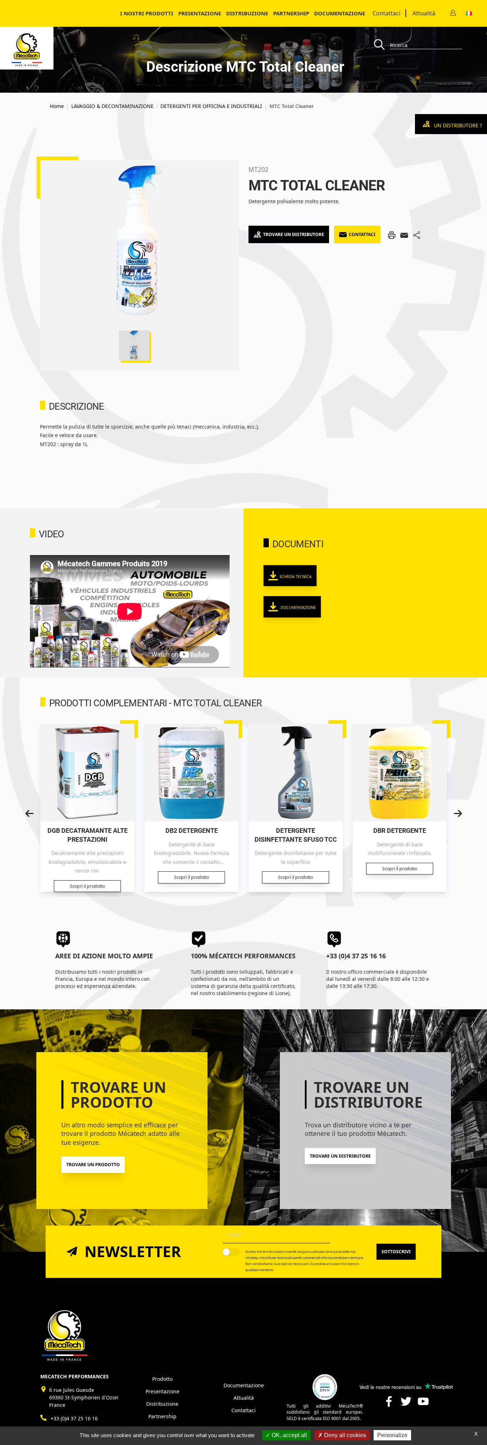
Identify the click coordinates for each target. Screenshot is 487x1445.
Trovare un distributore (293, 234)
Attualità (423, 13)
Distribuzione (162, 1403)
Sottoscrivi (396, 1252)
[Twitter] (406, 1404)
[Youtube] (423, 1404)
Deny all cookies (344, 1435)
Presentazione (199, 13)
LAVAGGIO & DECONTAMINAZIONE (112, 106)
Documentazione (339, 13)
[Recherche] (382, 45)
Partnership (291, 13)
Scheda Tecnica (296, 576)
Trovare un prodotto (93, 1165)
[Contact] (453, 13)
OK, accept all (288, 1435)
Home (57, 106)
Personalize (392, 1435)
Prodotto (162, 1378)
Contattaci (386, 13)
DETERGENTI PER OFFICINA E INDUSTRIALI (211, 106)
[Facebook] (389, 1404)
